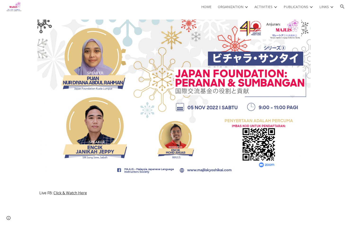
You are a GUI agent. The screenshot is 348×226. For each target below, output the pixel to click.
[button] (342, 6)
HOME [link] (206, 6)
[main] (174, 193)
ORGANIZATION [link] (230, 6)
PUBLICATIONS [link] (296, 6)
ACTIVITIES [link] (263, 6)
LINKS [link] (324, 6)
